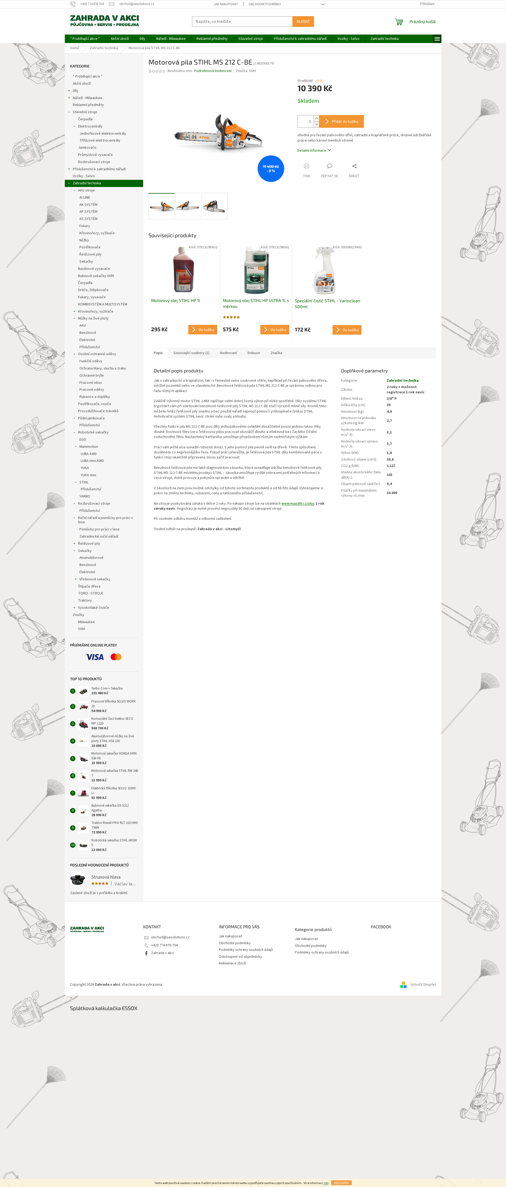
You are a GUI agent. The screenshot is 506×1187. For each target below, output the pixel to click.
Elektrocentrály (90, 126)
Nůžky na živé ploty (93, 318)
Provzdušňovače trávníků (98, 411)
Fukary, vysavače (92, 297)
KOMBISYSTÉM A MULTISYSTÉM (102, 304)
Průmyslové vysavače (95, 155)
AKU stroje (86, 190)
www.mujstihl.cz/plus (298, 503)
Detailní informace (311, 150)
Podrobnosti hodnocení (213, 71)
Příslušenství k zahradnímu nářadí (99, 169)
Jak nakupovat (226, 4)
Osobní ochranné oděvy (97, 354)
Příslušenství (89, 347)
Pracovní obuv (90, 382)
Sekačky (86, 261)
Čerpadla (85, 119)
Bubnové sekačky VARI (96, 276)
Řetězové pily (90, 254)
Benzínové (87, 332)
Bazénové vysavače (94, 268)
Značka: (246, 71)
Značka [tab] (276, 353)
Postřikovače (90, 247)
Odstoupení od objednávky (240, 956)
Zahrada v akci (162, 953)
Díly (75, 90)
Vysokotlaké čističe (93, 607)
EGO (82, 439)
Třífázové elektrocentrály (99, 140)
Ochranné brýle (91, 375)
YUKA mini (88, 475)
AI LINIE (84, 197)
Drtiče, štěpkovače (93, 290)
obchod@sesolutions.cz (170, 937)
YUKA (85, 468)
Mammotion (88, 446)
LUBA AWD (89, 454)
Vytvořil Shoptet (423, 984)
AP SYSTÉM (88, 211)
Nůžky (84, 240)
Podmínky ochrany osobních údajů (246, 949)
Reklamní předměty (88, 105)
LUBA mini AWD (92, 460)
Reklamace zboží (232, 963)
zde (326, 1183)
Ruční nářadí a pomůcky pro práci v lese (105, 520)
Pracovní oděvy (91, 389)
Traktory (85, 600)
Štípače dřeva (89, 586)
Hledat (303, 21)
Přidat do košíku (345, 121)
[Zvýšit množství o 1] (316, 118)
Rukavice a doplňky (94, 396)
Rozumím (341, 1183)
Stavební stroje (85, 112)
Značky (78, 615)
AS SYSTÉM (88, 219)
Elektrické (87, 340)
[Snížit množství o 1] (316, 124)
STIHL (83, 482)
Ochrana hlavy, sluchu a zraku (102, 368)
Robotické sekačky (93, 432)
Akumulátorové (91, 557)
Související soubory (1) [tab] (191, 353)
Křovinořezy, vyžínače (97, 233)
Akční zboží (82, 83)
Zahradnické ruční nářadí (98, 536)
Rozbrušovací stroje (94, 162)
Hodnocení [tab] (228, 353)
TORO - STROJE (90, 593)
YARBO (84, 496)
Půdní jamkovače (91, 418)
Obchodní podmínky (265, 4)
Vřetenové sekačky (94, 579)
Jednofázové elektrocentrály (102, 133)
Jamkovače (87, 147)
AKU (82, 325)
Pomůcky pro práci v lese (99, 529)
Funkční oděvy (90, 361)
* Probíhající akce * (88, 76)
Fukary (84, 226)
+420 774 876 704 (164, 945)
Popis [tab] (158, 353)
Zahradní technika (87, 183)
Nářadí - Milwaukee (87, 98)
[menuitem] (85, 39)
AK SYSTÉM (88, 204)
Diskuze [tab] (254, 353)
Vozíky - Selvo (84, 176)
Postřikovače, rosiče (94, 404)
